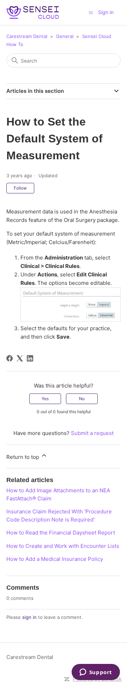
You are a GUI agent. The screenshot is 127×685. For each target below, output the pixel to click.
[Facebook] (9, 358)
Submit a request (92, 433)
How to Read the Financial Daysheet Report (60, 532)
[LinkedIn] (30, 358)
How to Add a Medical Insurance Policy (54, 559)
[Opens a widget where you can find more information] (95, 672)
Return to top (23, 457)
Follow (20, 188)
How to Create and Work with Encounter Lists (62, 546)
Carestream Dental (26, 36)
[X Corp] (20, 358)
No (82, 398)
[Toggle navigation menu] (91, 12)
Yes (45, 398)
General (64, 36)
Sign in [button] (106, 12)
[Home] (32, 12)
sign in (29, 617)
